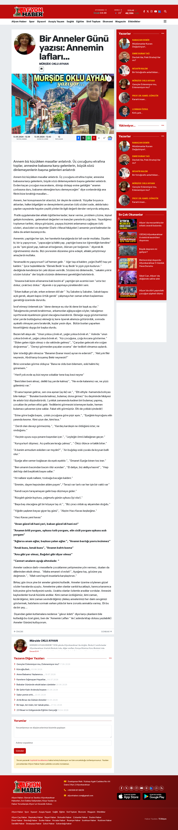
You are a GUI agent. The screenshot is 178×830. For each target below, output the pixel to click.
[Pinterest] (131, 788)
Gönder (20, 751)
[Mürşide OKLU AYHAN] (25, 44)
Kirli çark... (137, 113)
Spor (32, 21)
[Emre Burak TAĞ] (124, 57)
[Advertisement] (141, 322)
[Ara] (165, 12)
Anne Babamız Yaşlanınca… (31, 674)
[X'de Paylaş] (83, 138)
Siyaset (41, 21)
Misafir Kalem (140, 69)
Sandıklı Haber (18, 824)
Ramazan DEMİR (140, 40)
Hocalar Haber (58, 820)
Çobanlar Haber (80, 817)
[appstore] (128, 796)
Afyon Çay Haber (19, 817)
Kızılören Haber (105, 820)
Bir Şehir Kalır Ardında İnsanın (32, 690)
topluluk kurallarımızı (39, 760)
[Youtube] (141, 788)
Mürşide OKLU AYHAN (54, 64)
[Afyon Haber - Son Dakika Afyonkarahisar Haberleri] (28, 11)
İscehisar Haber (89, 820)
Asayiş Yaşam (56, 21)
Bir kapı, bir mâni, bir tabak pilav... (34, 705)
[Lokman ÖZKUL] (124, 111)
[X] (126, 788)
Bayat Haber (50, 817)
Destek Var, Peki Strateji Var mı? (146, 59)
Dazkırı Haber (95, 817)
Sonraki (105, 632)
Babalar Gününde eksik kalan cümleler (36, 684)
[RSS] (161, 788)
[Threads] (146, 788)
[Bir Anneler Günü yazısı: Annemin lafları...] (63, 104)
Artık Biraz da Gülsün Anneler (32, 700)
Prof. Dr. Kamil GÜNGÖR (145, 96)
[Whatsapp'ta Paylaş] (88, 138)
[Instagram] (136, 788)
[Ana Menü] (165, 22)
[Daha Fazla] (94, 138)
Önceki (19, 632)
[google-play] (154, 796)
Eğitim (80, 21)
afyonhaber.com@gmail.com (80, 796)
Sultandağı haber (64, 824)
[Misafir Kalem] (124, 70)
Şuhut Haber (49, 824)
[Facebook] (121, 788)
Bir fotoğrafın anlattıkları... (146, 72)
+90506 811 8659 (76, 790)
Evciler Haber (45, 820)
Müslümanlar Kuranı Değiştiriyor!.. (142, 45)
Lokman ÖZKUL (140, 109)
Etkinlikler (134, 21)
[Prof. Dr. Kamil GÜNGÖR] (124, 97)
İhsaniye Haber (74, 820)
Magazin (120, 21)
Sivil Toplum (93, 21)
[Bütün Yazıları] (110, 658)
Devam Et (33, 651)
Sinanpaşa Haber (33, 824)
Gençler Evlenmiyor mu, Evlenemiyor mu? (38, 664)
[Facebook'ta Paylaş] (78, 138)
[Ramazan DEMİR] (124, 43)
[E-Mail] (41, 69)
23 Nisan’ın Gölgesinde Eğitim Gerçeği (37, 710)
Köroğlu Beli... (24, 669)
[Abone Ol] (109, 138)
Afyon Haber (19, 21)
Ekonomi (108, 21)
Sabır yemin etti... (26, 695)
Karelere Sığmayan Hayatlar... (32, 679)
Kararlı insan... (139, 99)
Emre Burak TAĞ (141, 54)
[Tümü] (162, 34)
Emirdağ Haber (30, 820)
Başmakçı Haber (36, 817)
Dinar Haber (17, 820)
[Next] (151, 788)
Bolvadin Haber (64, 817)
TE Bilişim (162, 819)
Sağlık (70, 21)
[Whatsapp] (156, 788)
